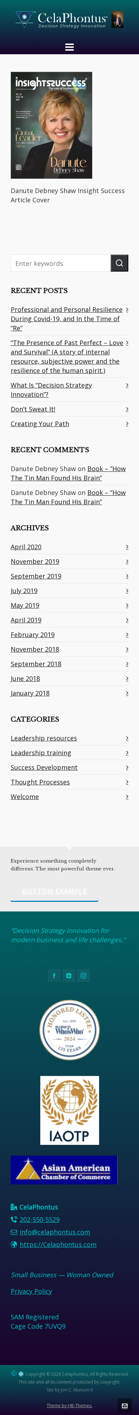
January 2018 (30, 693)
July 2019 (24, 590)
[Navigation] (69, 46)
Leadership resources (44, 738)
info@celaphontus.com (55, 1232)
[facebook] (54, 975)
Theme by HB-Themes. (69, 1406)
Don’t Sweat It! (33, 409)
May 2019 (25, 605)
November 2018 (35, 649)
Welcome (25, 796)
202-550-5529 (40, 1219)
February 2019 (33, 634)
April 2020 (26, 546)
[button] (119, 263)
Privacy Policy (31, 1291)
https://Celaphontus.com (58, 1244)
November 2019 (35, 561)
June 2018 (25, 678)
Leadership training (41, 752)
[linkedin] (68, 975)
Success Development (44, 767)
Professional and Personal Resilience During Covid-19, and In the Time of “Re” (67, 318)
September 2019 (36, 576)
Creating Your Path (40, 423)
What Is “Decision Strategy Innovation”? (51, 390)
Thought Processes (40, 782)
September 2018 (36, 664)
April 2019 (26, 620)
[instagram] (83, 975)
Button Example (54, 891)
